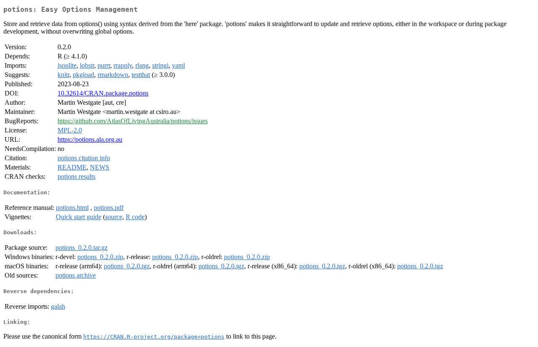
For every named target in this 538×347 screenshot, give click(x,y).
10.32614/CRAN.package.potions (103, 93)
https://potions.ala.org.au (90, 139)
